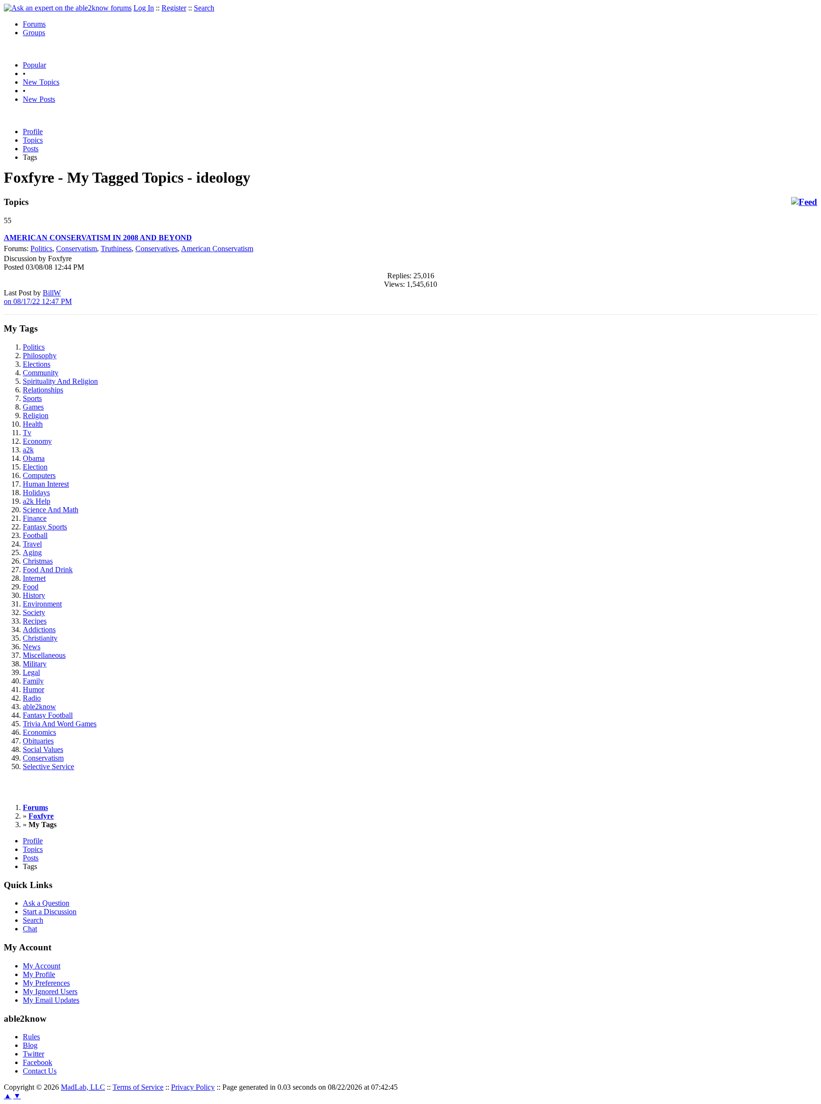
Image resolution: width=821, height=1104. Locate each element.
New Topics (41, 82)
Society (34, 612)
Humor (33, 689)
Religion (35, 415)
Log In (144, 8)
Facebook (37, 1062)
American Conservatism (217, 248)
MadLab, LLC (83, 1087)
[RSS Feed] (804, 202)
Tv (27, 433)
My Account (41, 966)
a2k (28, 450)
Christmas (38, 561)
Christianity (40, 638)
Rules (31, 1037)
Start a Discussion (49, 912)
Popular (34, 65)
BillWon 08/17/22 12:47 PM (38, 297)
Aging (32, 552)
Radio (32, 698)
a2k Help (36, 501)
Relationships (43, 390)
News (31, 647)
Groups (34, 33)
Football (35, 535)
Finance (35, 518)
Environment (42, 604)
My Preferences (46, 983)
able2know (39, 707)
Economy (37, 441)
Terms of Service (138, 1087)
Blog (30, 1045)
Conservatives (156, 248)
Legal (31, 672)
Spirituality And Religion (60, 381)
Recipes (35, 621)
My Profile (39, 974)
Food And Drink (48, 570)
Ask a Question (46, 903)
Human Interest (46, 484)
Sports (32, 398)
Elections (36, 364)
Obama (34, 458)
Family (33, 681)
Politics (41, 248)
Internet (34, 578)
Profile (33, 131)
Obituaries (38, 741)
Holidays (36, 492)
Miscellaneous (44, 655)
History (34, 595)
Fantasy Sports (45, 527)
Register (174, 8)
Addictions (39, 629)
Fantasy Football (48, 715)
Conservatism (76, 248)
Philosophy (40, 356)
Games (33, 407)
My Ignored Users (50, 991)
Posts (30, 149)
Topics (33, 140)
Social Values (43, 749)
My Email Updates (51, 1000)
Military (35, 664)
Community (40, 373)
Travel (32, 544)
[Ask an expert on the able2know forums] (68, 8)
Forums (34, 24)
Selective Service (48, 766)
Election (35, 467)
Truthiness (116, 248)
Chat (30, 929)
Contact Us (40, 1071)
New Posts (39, 99)
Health (33, 424)
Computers (39, 475)
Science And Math (50, 510)
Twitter (33, 1054)
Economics (39, 732)
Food (30, 587)
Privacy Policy (193, 1087)
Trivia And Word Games (59, 724)
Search (204, 8)
